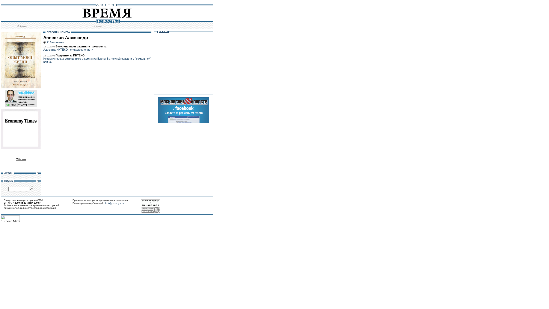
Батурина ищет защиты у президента (81, 46)
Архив (23, 26)
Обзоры (21, 159)
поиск (99, 26)
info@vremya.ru (114, 203)
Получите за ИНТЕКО (70, 55)
